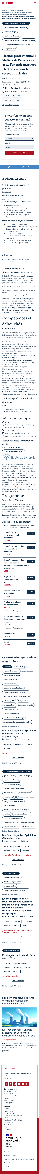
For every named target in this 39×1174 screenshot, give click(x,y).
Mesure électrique (28, 40)
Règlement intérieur (11, 1155)
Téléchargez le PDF (12, 105)
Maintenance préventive (12, 882)
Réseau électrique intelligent (13, 688)
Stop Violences (9, 1127)
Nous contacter (9, 1113)
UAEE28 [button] (7, 645)
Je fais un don (9, 1100)
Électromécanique (26, 671)
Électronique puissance (12, 713)
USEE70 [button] (7, 554)
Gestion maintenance (11, 873)
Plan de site (8, 1129)
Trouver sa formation (16, 10)
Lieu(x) (7, 143)
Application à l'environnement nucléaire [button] (11, 579)
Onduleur (7, 696)
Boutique (7, 1118)
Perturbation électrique (12, 675)
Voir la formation (18, 758)
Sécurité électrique (10, 671)
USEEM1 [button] (7, 585)
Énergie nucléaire (10, 49)
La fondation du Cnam (11, 1096)
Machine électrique (10, 679)
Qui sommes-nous (10, 1089)
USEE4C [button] (7, 571)
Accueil (4, 10)
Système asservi (9, 776)
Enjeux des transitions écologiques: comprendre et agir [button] (15, 619)
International (8, 1125)
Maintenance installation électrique (16, 23)
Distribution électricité (12, 36)
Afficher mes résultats (19, 152)
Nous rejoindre (9, 1111)
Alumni (6, 1098)
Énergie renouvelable (25, 705)
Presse (6, 1109)
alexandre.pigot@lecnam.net (20, 433)
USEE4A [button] (7, 540)
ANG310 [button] (7, 607)
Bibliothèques (8, 1122)
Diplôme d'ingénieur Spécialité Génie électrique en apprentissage (19, 733)
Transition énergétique (26, 797)
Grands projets (9, 1103)
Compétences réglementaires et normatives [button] (11, 535)
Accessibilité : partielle (11, 1163)
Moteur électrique (10, 793)
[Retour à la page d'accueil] (7, 3)
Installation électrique (11, 40)
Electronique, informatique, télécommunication (17, 12)
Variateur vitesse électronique (14, 718)
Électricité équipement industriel (15, 27)
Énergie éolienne (9, 705)
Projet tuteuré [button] (9, 634)
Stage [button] (6, 642)
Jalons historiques (10, 1091)
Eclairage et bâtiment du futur (18, 955)
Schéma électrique (10, 32)
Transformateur (25, 793)
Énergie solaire (23, 701)
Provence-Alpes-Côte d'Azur (14, 451)
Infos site (7, 1151)
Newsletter (7, 1167)
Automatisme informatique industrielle (14, 14)
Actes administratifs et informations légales (19, 1159)
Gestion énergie (9, 797)
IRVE (5, 801)
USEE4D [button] (7, 596)
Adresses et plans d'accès (13, 1115)
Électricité (7, 667)
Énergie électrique (10, 709)
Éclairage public (9, 701)
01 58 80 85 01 (13, 430)
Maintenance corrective (12, 877)
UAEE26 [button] (7, 636)
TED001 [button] (7, 625)
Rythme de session (12, 135)
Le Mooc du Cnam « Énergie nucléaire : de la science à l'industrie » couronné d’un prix (18, 1032)
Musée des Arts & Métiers (13, 1120)
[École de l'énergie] (19, 457)
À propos (7, 1106)
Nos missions (8, 1094)
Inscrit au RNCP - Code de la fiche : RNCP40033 (18, 286)
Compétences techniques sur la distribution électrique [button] (15, 549)
